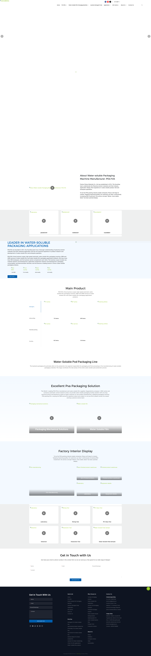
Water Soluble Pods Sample (107, 541)
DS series (82, 340)
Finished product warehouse (111, 478)
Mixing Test (75, 522)
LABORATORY (43, 232)
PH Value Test (107, 522)
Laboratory (87, 494)
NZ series (56, 340)
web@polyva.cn (112, 601)
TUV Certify (25, 272)
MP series (83, 318)
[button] (2, 36)
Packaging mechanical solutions (51, 429)
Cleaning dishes (109, 318)
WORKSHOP (75, 232)
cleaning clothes (109, 340)
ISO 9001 (13, 272)
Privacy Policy (84, 653)
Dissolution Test (75, 541)
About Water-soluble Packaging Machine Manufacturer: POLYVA (97, 177)
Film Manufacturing (52, 492)
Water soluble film (99, 429)
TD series (56, 318)
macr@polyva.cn (113, 624)
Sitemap (79, 653)
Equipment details (111, 494)
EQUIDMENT (107, 232)
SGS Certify (37, 272)
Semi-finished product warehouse (87, 478)
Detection (44, 541)
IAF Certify (49, 272)
